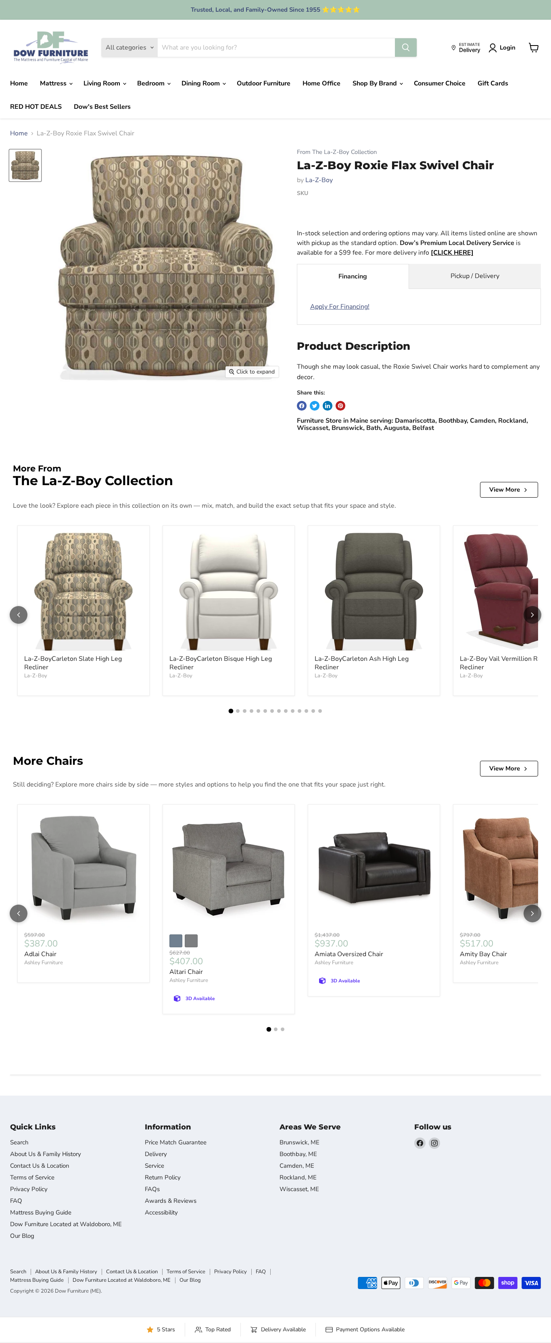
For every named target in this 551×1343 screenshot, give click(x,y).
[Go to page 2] (238, 711)
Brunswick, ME (299, 1142)
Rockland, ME (298, 1177)
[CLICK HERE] (452, 252)
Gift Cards (493, 83)
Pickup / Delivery (475, 276)
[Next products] (532, 615)
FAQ (16, 1201)
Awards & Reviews (170, 1201)
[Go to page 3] (244, 711)
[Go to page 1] (231, 710)
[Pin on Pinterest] (340, 406)
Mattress (54, 83)
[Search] (406, 47)
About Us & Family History (45, 1154)
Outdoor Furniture (263, 83)
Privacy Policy (29, 1189)
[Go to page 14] (320, 711)
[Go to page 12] (306, 711)
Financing (352, 276)
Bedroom (151, 83)
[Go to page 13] (313, 711)
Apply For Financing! (339, 306)
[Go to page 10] (292, 711)
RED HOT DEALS (36, 106)
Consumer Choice (439, 83)
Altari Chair (186, 971)
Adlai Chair (40, 954)
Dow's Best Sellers (102, 106)
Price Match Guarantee (176, 1142)
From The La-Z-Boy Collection (337, 152)
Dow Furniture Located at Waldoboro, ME (66, 1224)
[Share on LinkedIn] (327, 406)
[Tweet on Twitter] (314, 406)
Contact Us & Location (39, 1166)
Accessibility (161, 1212)
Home (19, 83)
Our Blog (22, 1236)
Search (19, 1142)
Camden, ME (297, 1166)
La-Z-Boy (319, 180)
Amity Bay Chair (483, 954)
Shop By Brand (376, 83)
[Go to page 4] (251, 711)
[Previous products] (18, 615)
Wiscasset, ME (299, 1189)
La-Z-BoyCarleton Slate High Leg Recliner (73, 663)
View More (504, 490)
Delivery (156, 1154)
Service (154, 1166)
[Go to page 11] (299, 711)
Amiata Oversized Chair (349, 954)
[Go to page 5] (258, 711)
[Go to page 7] (272, 711)
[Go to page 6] (265, 711)
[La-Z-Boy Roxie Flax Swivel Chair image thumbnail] (25, 165)
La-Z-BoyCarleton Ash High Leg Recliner (362, 663)
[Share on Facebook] (302, 406)
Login (508, 48)
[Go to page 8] (279, 711)
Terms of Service (32, 1177)
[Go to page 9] (286, 711)
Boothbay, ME (298, 1154)
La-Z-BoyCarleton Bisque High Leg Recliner (220, 663)
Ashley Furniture (43, 962)
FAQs (152, 1189)
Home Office (321, 83)
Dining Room (201, 83)
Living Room (102, 83)
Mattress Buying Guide (40, 1212)
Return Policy (163, 1177)
